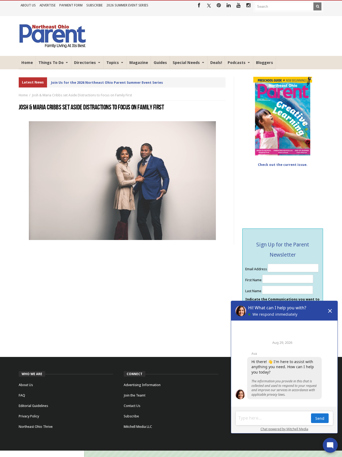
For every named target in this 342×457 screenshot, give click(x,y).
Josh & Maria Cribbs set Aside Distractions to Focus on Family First (82, 95)
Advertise (48, 5)
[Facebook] (199, 5)
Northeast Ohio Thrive (36, 427)
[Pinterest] (219, 5)
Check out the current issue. (283, 165)
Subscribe (94, 5)
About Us (28, 5)
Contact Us (132, 406)
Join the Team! (134, 395)
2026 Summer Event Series (127, 5)
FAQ (22, 395)
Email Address (256, 269)
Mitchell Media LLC (138, 427)
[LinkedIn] (229, 5)
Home (23, 95)
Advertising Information (142, 385)
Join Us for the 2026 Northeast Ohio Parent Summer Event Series (107, 83)
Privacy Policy (29, 416)
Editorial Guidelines (33, 406)
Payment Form (71, 5)
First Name (253, 280)
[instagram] (248, 5)
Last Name (253, 291)
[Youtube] (238, 5)
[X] (209, 5)
